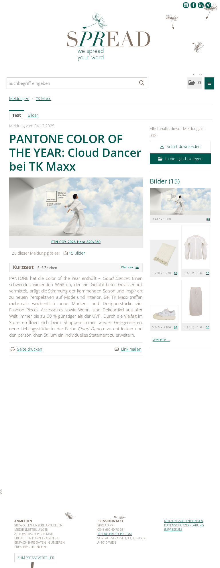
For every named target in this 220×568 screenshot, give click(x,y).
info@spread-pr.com (114, 534)
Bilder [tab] (33, 115)
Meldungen (19, 98)
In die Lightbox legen (183, 158)
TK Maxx (43, 98)
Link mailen (131, 349)
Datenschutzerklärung (184, 525)
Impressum (173, 529)
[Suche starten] (142, 83)
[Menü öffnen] (209, 83)
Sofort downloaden (183, 146)
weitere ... (161, 339)
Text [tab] (16, 115)
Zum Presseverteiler (35, 557)
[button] (194, 83)
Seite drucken (29, 349)
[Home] (110, 37)
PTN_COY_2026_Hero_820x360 (76, 241)
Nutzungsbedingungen (183, 521)
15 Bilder (77, 253)
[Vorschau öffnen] (76, 206)
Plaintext (128, 267)
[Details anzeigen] (208, 219)
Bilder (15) (165, 181)
